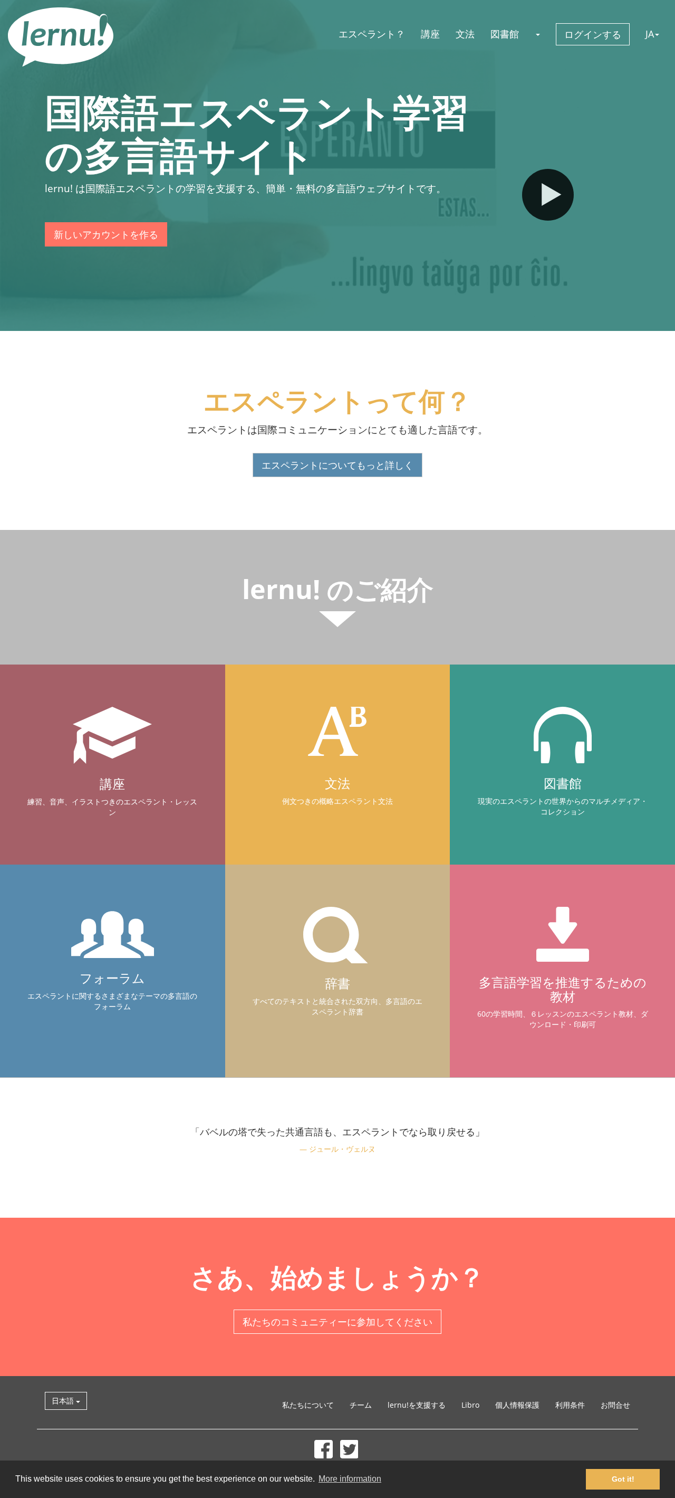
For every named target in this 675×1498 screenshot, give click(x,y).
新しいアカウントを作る (106, 234)
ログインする (592, 34)
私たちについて (308, 1405)
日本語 (64, 1401)
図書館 (504, 33)
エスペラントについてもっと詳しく (337, 465)
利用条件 (570, 1405)
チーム (361, 1405)
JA (649, 33)
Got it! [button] (623, 1479)
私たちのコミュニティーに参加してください (337, 1321)
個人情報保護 (517, 1405)
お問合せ (615, 1405)
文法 (465, 33)
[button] (537, 33)
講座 (430, 33)
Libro (470, 1405)
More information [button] (350, 1478)
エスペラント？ (372, 33)
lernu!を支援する (417, 1405)
